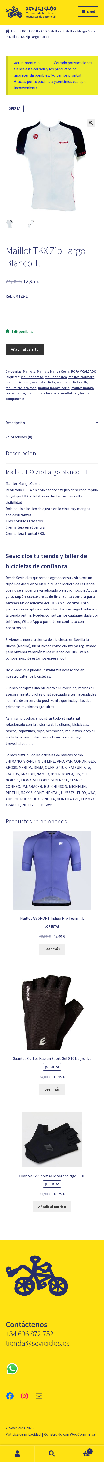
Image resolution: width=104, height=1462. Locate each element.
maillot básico (56, 377)
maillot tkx (69, 393)
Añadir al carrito (25, 349)
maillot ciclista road (21, 388)
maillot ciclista (43, 382)
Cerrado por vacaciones (73, 62)
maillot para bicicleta (43, 393)
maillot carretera (81, 377)
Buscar (52, 1454)
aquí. (25, 627)
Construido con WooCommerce (70, 1434)
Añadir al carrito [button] (52, 1206)
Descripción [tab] (15, 422)
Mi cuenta (17, 1454)
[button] (91, 123)
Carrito (80, 1449)
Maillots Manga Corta (81, 31)
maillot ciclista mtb (72, 382)
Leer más (52, 948)
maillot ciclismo (18, 382)
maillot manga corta (54, 388)
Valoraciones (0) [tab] (19, 436)
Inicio (15, 31)
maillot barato (32, 377)
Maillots (56, 31)
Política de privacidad (23, 1434)
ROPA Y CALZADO (34, 31)
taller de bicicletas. (35, 676)
